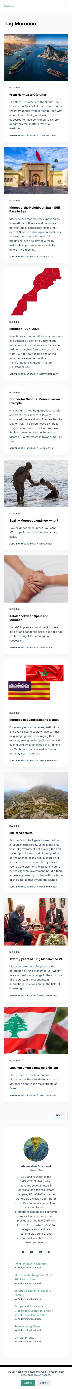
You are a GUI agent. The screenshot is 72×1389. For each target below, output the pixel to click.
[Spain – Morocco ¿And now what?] (36, 483)
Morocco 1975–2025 (24, 329)
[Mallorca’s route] (36, 795)
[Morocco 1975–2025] (36, 291)
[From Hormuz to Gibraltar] (36, 57)
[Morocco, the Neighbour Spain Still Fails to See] (36, 170)
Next (59, 1115)
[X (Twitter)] (31, 1252)
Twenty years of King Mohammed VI (35, 959)
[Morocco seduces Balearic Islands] (36, 682)
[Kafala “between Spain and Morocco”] (36, 579)
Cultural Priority (24, 1337)
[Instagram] (49, 1252)
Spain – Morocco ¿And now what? (33, 520)
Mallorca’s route (21, 833)
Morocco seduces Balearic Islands (34, 719)
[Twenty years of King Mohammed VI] (36, 922)
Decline (44, 1382)
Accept (28, 1382)
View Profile (36, 1170)
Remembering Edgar (27, 1326)
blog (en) (14, 87)
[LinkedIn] (40, 1252)
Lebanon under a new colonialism (33, 1067)
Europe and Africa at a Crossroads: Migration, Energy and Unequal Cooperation (33, 1311)
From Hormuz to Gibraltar (27, 94)
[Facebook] (23, 1252)
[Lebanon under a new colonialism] (36, 1030)
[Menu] (66, 5)
